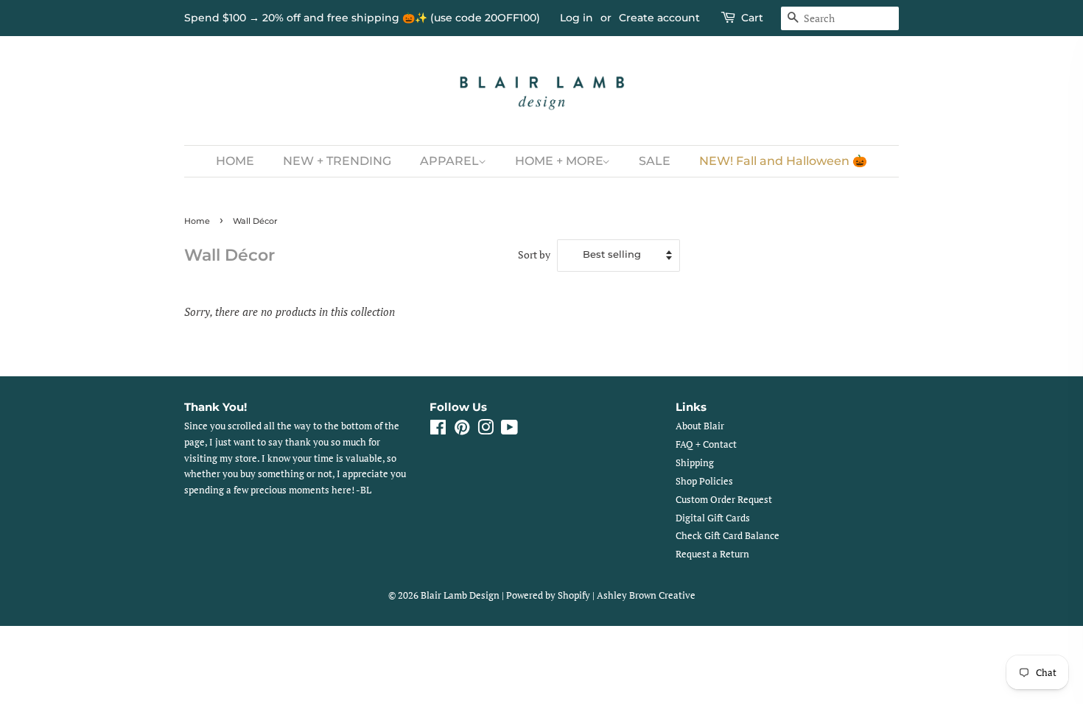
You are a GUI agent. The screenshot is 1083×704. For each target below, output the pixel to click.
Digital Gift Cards (713, 518)
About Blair (700, 426)
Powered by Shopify (548, 595)
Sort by (534, 254)
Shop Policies (704, 481)
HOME (235, 161)
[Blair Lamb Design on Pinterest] (462, 430)
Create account (659, 17)
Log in (576, 17)
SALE (654, 161)
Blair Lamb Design (460, 595)
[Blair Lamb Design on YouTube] (509, 430)
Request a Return (712, 554)
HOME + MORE (560, 161)
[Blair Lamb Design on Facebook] (438, 430)
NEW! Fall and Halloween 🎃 (783, 161)
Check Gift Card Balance (727, 535)
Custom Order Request (724, 499)
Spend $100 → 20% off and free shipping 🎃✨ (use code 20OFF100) (362, 17)
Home (197, 221)
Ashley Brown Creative (646, 595)
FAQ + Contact (706, 444)
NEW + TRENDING (337, 161)
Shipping (695, 463)
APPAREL (451, 161)
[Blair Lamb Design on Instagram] (485, 430)
